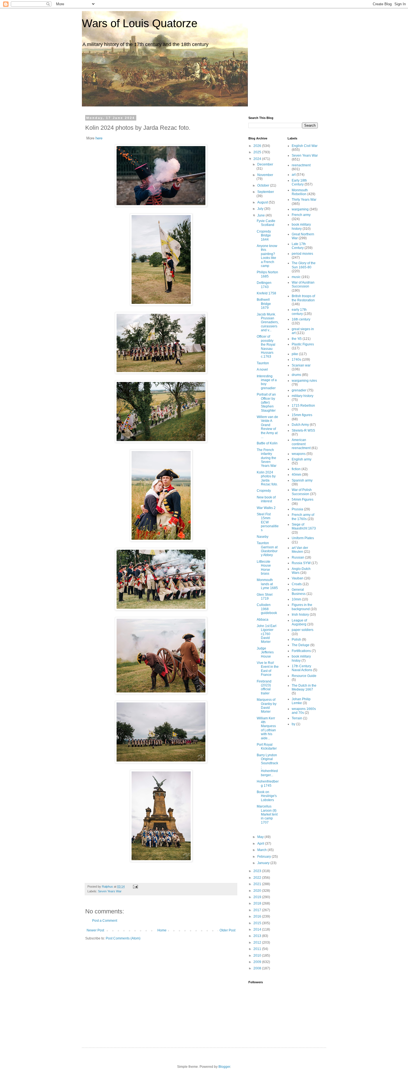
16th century (301, 319)
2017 (257, 910)
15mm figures (302, 415)
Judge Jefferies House (265, 652)
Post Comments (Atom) (123, 938)
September (265, 192)
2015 (257, 923)
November (265, 175)
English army (301, 459)
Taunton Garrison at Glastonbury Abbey (267, 549)
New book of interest (266, 499)
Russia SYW (301, 563)
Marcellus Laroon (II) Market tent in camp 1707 (267, 814)
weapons (299, 454)
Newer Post (95, 930)
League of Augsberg (299, 622)
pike (295, 354)
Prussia (297, 509)
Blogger (224, 1067)
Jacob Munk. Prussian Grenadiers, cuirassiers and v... (268, 322)
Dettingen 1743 (264, 285)
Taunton (263, 363)
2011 (257, 949)
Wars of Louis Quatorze (139, 23)
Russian (298, 557)
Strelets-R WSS (303, 430)
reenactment (301, 165)
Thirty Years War (304, 200)
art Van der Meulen (300, 550)
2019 (257, 897)
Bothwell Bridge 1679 (264, 304)
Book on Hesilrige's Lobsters (267, 796)
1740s (296, 359)
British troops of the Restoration (303, 298)
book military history (301, 226)
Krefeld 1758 (266, 293)
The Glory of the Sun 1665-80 (304, 265)
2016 (257, 916)
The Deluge (300, 645)
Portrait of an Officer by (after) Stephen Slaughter (266, 402)
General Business (299, 591)
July (260, 209)
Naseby (262, 537)
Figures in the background (302, 607)
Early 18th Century (299, 182)
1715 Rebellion (303, 405)
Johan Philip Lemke (301, 701)
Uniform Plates (303, 538)
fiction (296, 469)
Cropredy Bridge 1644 (264, 235)
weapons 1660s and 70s (304, 711)
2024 (257, 159)
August (263, 202)
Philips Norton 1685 (267, 274)
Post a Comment (104, 921)
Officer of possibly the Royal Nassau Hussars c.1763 (266, 346)
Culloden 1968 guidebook (267, 609)
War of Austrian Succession (303, 284)
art (294, 175)
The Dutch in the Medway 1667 (304, 687)
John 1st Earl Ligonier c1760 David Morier (266, 634)
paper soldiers (302, 630)
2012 (257, 942)
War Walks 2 (266, 508)
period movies (302, 254)
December (265, 164)
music (296, 277)
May (261, 837)
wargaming (300, 209)
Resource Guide (304, 676)
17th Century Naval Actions (302, 668)
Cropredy (264, 491)
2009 (257, 962)
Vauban (297, 578)
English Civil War (305, 146)
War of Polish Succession (302, 492)
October (263, 185)
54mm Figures (302, 499)
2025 (257, 152)
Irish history (300, 615)
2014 (257, 929)
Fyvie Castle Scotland (266, 223)
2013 (257, 936)
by (293, 724)
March (262, 850)
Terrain (297, 718)
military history (302, 396)
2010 (257, 955)
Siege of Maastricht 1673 (304, 526)
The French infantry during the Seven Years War (266, 458)
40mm (296, 475)
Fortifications (301, 651)
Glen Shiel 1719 (265, 596)
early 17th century (299, 311)
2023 (257, 871)
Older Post (227, 930)
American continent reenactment (301, 444)
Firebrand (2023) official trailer (264, 687)
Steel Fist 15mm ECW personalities (268, 522)
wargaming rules (304, 381)
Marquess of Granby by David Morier (266, 706)
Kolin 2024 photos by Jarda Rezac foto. (267, 478)
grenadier (299, 390)
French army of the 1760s (303, 517)
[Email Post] (135, 886)
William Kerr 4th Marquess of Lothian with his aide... (266, 728)
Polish (296, 639)
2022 (257, 878)
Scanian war (301, 365)
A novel (262, 369)
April (261, 843)
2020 (257, 891)
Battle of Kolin (267, 443)
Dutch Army (300, 425)
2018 (257, 903)
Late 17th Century (299, 246)
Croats (297, 584)
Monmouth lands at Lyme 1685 (267, 584)
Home (162, 930)
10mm (296, 599)
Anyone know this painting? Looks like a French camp (267, 256)
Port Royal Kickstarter (267, 746)
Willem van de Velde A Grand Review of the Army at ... (267, 427)
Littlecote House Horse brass (264, 567)
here (98, 138)
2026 (257, 146)
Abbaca (262, 619)
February (264, 857)
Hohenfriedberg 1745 (268, 783)
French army (301, 215)
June (261, 215)
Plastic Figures (303, 344)
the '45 (297, 339)
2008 (257, 968)
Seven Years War (110, 891)
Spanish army (302, 480)
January (263, 863)
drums (296, 375)
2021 (257, 884)
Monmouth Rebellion (300, 192)
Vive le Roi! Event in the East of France (268, 669)
